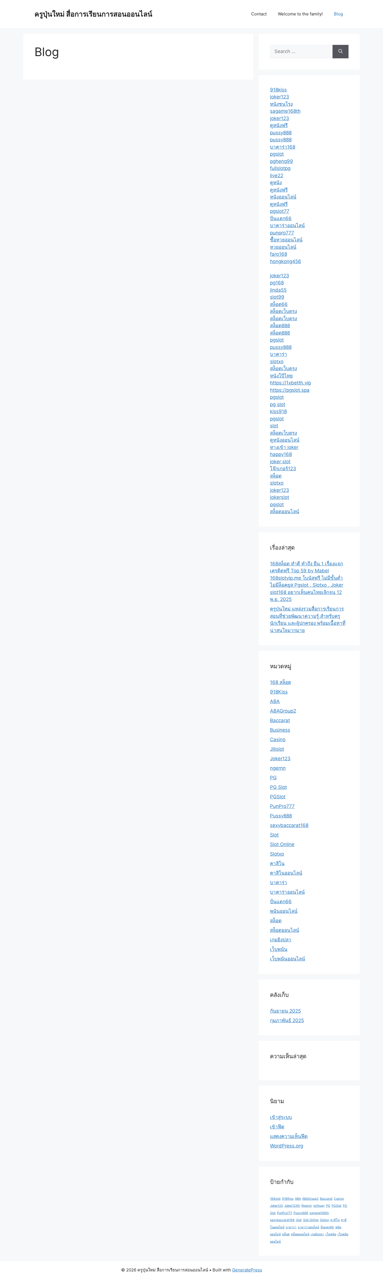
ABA (275, 701)
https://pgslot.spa (290, 390)
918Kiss (279, 692)
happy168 (281, 454)
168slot (275, 1198)
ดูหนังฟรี (279, 125)
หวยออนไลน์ (283, 247)
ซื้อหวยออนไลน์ (286, 240)
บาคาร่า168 (282, 147)
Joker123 (280, 758)
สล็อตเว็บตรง (283, 311)
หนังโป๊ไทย (281, 376)
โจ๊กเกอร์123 (283, 468)
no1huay (319, 1205)
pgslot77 (279, 211)
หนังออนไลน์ (283, 197)
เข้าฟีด (277, 1127)
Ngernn (306, 1205)
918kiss (278, 90)
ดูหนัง (276, 182)
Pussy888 (281, 816)
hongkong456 (285, 261)
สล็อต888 (280, 325)
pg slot (277, 404)
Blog (338, 14)
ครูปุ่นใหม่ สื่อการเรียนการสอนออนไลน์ (93, 14)
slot (274, 425)
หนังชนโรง (281, 104)
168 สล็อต (280, 682)
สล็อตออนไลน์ (284, 511)
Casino (277, 739)
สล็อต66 (279, 304)
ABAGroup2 (283, 711)
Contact (259, 14)
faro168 (278, 254)
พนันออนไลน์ (283, 911)
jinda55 (278, 290)
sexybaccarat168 (289, 825)
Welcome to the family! (300, 14)
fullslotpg (280, 168)
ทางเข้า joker (284, 447)
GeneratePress (247, 1270)
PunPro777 (282, 806)
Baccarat (280, 720)
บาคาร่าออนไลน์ (287, 225)
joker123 (279, 97)
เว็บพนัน (278, 949)
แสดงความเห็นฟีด (289, 1136)
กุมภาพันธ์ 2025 (287, 1020)
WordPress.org (286, 1146)
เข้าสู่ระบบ (281, 1117)
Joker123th (292, 1205)
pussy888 (281, 132)
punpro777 (282, 233)
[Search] (341, 51)
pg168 (277, 282)
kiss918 (278, 411)
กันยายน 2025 (285, 1011)
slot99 (277, 297)
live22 (276, 175)
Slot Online (282, 844)
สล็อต (276, 476)
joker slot (280, 461)
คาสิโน (277, 863)
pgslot (277, 154)
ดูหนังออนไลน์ (284, 440)
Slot (274, 835)
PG (273, 777)
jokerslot (279, 497)
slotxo (276, 361)
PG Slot (278, 787)
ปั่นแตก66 (281, 218)
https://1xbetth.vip (290, 383)
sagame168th (285, 111)
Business (280, 730)
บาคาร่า (278, 354)
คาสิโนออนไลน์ (286, 873)
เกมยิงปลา (280, 939)
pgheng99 (281, 161)
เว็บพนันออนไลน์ (287, 959)
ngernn (278, 768)
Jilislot (277, 749)
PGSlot (277, 796)
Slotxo (277, 854)
